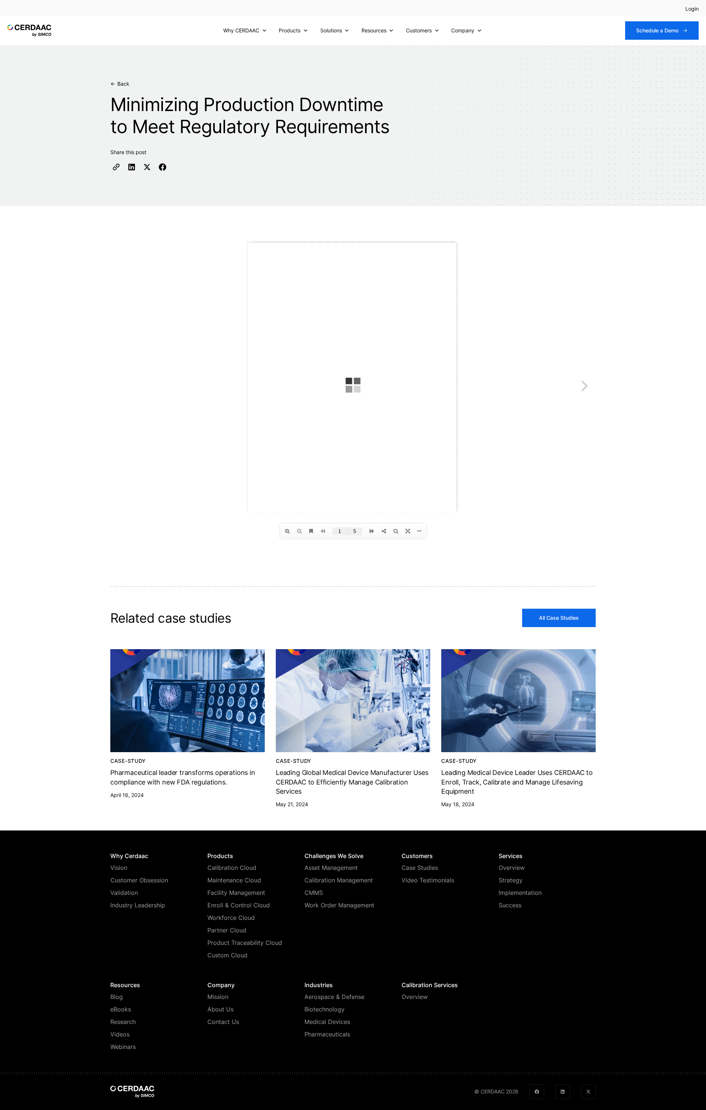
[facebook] (537, 1091)
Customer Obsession (139, 880)
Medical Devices (327, 1021)
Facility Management (236, 892)
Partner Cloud (226, 930)
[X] (147, 167)
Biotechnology (324, 1009)
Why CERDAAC (241, 30)
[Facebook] (162, 167)
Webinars (123, 1046)
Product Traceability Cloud (244, 942)
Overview (512, 867)
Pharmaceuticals (327, 1034)
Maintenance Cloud (234, 880)
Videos (119, 1034)
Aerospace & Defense (334, 996)
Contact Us (223, 1021)
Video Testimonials (428, 880)
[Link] (116, 167)
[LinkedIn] (132, 167)
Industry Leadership (137, 905)
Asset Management (331, 867)
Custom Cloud (227, 955)
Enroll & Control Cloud (238, 905)
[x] (588, 1091)
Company (462, 30)
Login (692, 9)
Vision (118, 867)
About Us (220, 1009)
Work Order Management (339, 905)
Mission (217, 996)
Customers (419, 30)
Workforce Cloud (231, 917)
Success (510, 905)
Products (289, 30)
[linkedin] (562, 1091)
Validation (124, 892)
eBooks (120, 1009)
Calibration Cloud (231, 867)
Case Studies (420, 867)
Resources (373, 30)
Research (123, 1021)
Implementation (520, 892)
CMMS (313, 892)
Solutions (331, 30)
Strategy (511, 880)
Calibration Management (338, 880)
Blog (116, 996)
